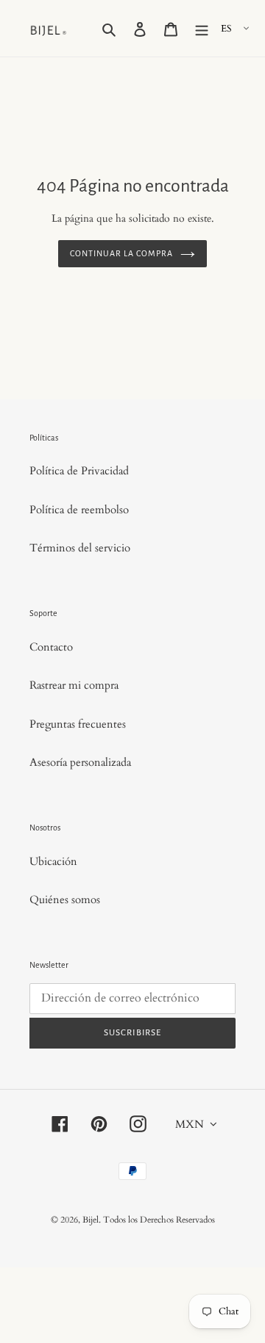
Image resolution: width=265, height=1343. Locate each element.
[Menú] (201, 28)
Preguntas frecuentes (77, 724)
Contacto (51, 647)
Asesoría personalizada (80, 762)
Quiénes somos (64, 899)
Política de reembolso (79, 509)
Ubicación (53, 861)
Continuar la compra (121, 253)
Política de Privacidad (79, 470)
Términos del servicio (79, 547)
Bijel (90, 1220)
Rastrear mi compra (74, 685)
